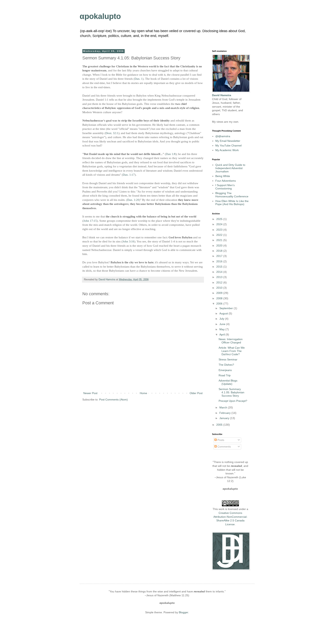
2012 (219, 282)
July (222, 318)
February (225, 412)
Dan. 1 (139, 78)
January (224, 418)
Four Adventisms (225, 180)
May (222, 329)
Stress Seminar (228, 359)
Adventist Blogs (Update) (228, 382)
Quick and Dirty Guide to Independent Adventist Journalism (230, 168)
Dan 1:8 (171, 154)
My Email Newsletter (227, 140)
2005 (219, 424)
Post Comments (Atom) (113, 399)
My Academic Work (227, 150)
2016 (219, 261)
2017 (219, 256)
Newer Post (90, 393)
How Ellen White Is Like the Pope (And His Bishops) (232, 202)
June (222, 324)
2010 (219, 287)
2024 (219, 224)
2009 (219, 292)
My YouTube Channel (228, 145)
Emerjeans (225, 370)
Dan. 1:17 (129, 174)
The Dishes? (226, 364)
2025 (219, 219)
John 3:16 (128, 241)
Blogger (183, 612)
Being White (222, 176)
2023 (219, 229)
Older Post (196, 393)
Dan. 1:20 (133, 199)
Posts (220, 439)
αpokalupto (100, 16)
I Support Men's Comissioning (225, 187)
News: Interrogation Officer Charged (231, 341)
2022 (219, 234)
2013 (219, 277)
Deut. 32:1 (112, 133)
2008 (219, 298)
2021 (219, 240)
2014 (219, 271)
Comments (224, 446)
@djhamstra (222, 136)
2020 (219, 245)
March (223, 407)
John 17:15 (90, 220)
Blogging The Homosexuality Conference (231, 195)
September (226, 308)
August (224, 313)
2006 (219, 303)
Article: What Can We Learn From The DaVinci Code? (232, 351)
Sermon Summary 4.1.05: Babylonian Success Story (231, 392)
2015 (219, 266)
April (222, 334)
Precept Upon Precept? (233, 400)
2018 (219, 250)
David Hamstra (107, 279)
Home (143, 393)
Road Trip (225, 375)
